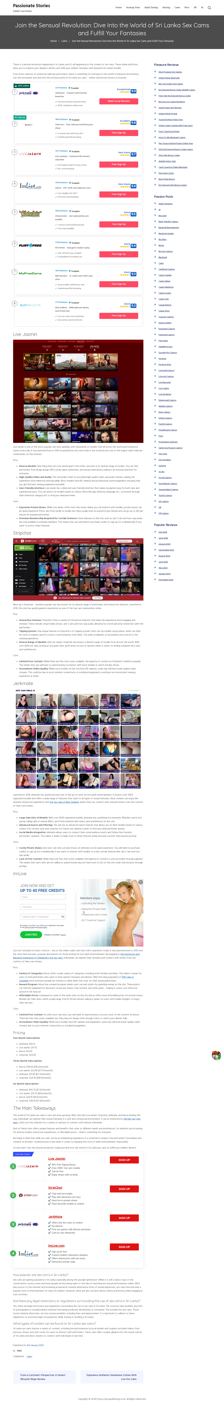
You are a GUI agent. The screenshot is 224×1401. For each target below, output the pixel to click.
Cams (177, 7)
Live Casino (164, 388)
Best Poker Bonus (167, 179)
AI (202, 7)
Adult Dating (151, 7)
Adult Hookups (165, 204)
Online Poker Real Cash (169, 78)
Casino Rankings (166, 287)
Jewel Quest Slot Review (170, 108)
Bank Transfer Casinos (168, 222)
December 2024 (166, 580)
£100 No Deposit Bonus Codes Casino (176, 149)
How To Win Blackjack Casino (172, 137)
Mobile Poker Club (167, 161)
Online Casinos (165, 418)
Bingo (161, 245)
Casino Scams (165, 293)
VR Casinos (164, 513)
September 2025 (166, 550)
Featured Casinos (166, 335)
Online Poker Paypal (168, 114)
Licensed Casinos (166, 370)
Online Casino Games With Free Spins (176, 125)
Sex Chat (163, 454)
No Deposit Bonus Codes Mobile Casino (177, 90)
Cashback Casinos (167, 269)
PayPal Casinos (165, 424)
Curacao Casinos (166, 317)
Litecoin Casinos (166, 376)
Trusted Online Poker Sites (171, 120)
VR (195, 7)
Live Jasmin (56, 1158)
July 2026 (163, 532)
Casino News (164, 281)
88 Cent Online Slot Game (171, 84)
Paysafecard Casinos (168, 430)
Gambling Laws (165, 347)
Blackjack (163, 257)
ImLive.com (56, 1245)
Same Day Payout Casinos (170, 448)
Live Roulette (165, 394)
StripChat (55, 1187)
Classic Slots (164, 311)
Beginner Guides (166, 233)
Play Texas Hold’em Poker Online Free (176, 143)
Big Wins (162, 239)
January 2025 (165, 574)
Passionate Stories (31, 6)
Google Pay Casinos (168, 352)
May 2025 (163, 568)
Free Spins (163, 341)
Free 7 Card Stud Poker (169, 131)
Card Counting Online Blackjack (173, 167)
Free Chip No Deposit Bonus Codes (175, 96)
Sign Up (124, 1159)
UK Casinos (164, 501)
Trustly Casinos (165, 495)
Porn (187, 7)
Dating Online (165, 323)
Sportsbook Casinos (168, 483)
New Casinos (164, 412)
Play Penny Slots (166, 173)
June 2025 (163, 562)
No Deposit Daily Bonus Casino (173, 185)
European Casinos (167, 329)
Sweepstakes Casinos (168, 489)
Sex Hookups (165, 460)
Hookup (162, 358)
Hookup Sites (133, 7)
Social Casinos (165, 478)
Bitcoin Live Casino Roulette (172, 102)
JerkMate (55, 1216)
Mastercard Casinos (167, 400)
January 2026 (165, 544)
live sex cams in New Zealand (64, 802)
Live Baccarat (165, 382)
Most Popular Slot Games (170, 72)
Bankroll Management (169, 227)
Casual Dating (165, 305)
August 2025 (164, 556)
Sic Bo (161, 472)
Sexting (166, 7)
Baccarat (163, 216)
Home (119, 7)
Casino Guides (165, 275)
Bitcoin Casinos (166, 251)
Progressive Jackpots (168, 442)
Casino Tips (164, 299)
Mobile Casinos (165, 406)
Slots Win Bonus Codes (169, 155)
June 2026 (163, 538)
